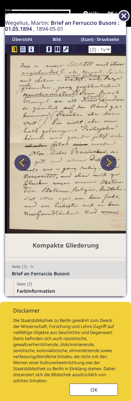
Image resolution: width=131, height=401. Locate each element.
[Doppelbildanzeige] (57, 49)
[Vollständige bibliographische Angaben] (31, 49)
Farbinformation (36, 291)
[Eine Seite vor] (108, 163)
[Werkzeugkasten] (66, 49)
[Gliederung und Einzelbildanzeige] (14, 49)
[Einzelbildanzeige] (49, 49)
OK (93, 389)
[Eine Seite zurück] (22, 163)
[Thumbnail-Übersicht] (23, 49)
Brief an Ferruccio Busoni (41, 273)
